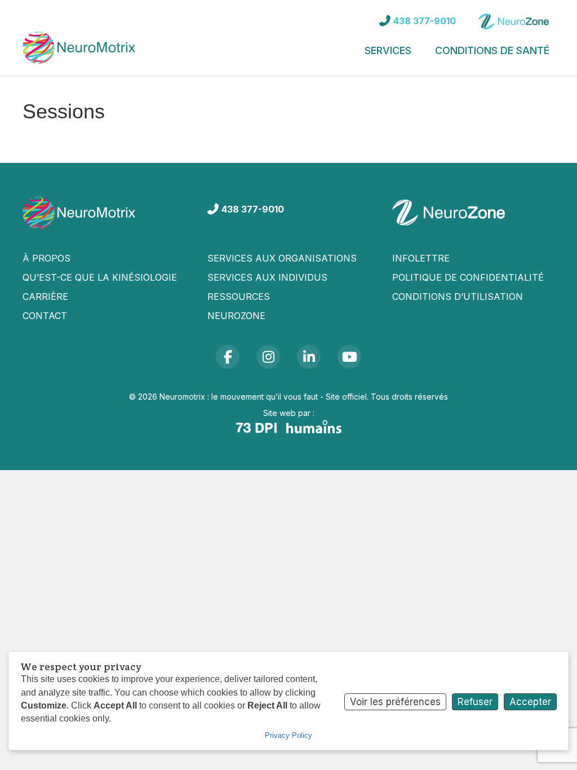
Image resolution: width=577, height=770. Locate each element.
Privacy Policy (288, 735)
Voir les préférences (395, 701)
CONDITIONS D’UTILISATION (457, 296)
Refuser (475, 701)
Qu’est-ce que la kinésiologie (100, 277)
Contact (45, 315)
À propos (46, 258)
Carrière (45, 296)
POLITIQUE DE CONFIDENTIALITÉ (468, 277)
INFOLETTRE (421, 258)
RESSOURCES (238, 296)
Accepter (530, 701)
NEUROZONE (236, 315)
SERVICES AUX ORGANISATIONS (282, 258)
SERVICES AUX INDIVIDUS (267, 277)
